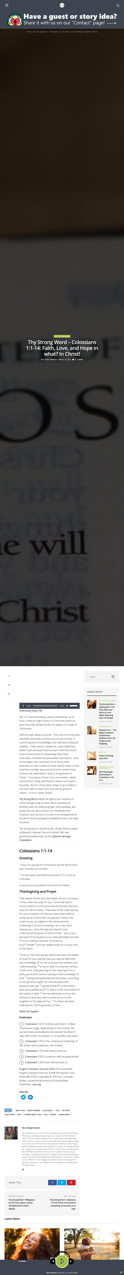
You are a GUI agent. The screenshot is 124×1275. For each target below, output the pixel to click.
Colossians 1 (47, 1110)
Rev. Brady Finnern (49, 359)
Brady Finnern (34, 1110)
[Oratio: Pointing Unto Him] (91, 756)
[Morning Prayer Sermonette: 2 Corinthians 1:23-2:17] (91, 770)
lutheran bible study (32, 1115)
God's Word (10, 1115)
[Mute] (67, 705)
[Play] (23, 705)
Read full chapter (29, 1011)
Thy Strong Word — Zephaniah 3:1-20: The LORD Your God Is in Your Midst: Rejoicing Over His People (107, 711)
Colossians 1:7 (33, 1041)
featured (66, 1110)
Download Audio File (30, 710)
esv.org (37, 1084)
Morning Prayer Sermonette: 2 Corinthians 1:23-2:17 (106, 775)
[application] (49, 706)
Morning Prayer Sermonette (106, 767)
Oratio (102, 752)
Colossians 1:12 (33, 1056)
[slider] (74, 705)
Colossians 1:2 (33, 1024)
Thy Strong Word (62, 336)
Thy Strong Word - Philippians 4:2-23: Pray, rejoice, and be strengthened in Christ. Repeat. (22, 1204)
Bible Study (20, 1110)
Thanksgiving (64, 1115)
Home (28, 32)
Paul (46, 1115)
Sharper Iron (105, 726)
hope (19, 1115)
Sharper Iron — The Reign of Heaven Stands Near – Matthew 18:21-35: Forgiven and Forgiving (107, 737)
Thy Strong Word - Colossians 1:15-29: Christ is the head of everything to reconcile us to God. (63, 1204)
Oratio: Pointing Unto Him (106, 757)
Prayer (53, 1115)
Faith (57, 1110)
